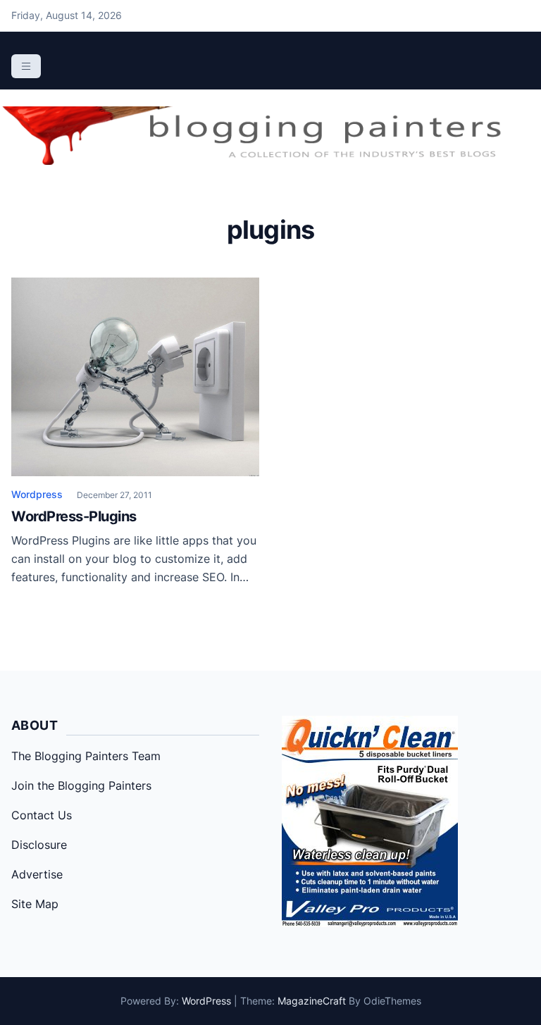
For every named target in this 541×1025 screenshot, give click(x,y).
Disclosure (39, 845)
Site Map (34, 904)
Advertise (37, 874)
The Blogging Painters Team (86, 756)
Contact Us (41, 815)
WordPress (206, 1001)
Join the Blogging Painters (81, 785)
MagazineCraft (312, 1001)
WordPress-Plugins (74, 516)
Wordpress (37, 494)
